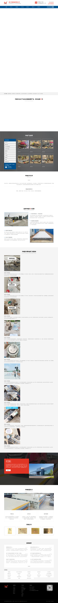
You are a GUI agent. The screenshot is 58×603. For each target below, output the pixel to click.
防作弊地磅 (13, 93)
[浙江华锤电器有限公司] (6, 2)
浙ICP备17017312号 (17, 601)
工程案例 (14, 588)
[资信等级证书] (22, 531)
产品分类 (22, 585)
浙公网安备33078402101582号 (24, 601)
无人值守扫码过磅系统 (24, 93)
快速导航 (14, 585)
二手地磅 (22, 593)
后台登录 (13, 601)
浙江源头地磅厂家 (35, 93)
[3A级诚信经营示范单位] (35, 531)
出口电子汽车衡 (23, 589)
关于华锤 (14, 589)
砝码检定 (22, 594)
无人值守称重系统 (29, 93)
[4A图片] (10, 531)
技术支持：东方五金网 (50, 601)
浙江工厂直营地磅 (40, 93)
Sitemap (47, 601)
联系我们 (14, 593)
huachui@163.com (33, 589)
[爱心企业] (48, 531)
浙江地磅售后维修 (17, 93)
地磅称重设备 (9, 93)
